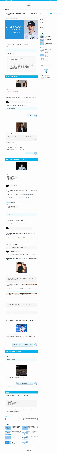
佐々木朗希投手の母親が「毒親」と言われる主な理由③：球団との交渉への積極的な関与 (22, 65)
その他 (42, 22)
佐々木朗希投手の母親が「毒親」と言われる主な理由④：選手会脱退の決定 (20, 66)
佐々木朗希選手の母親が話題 (14, 59)
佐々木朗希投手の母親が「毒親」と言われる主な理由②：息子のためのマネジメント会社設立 (22, 64)
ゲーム (42, 19)
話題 (6, 416)
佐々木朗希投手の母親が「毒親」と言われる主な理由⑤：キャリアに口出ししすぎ (21, 67)
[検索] (51, 0)
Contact (30, 450)
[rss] (50, 0)
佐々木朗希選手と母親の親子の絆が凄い (15, 68)
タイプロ (42, 24)
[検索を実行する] (51, 13)
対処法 (42, 27)
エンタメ (42, 17)
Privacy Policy (27, 450)
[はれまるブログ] (28, 5)
